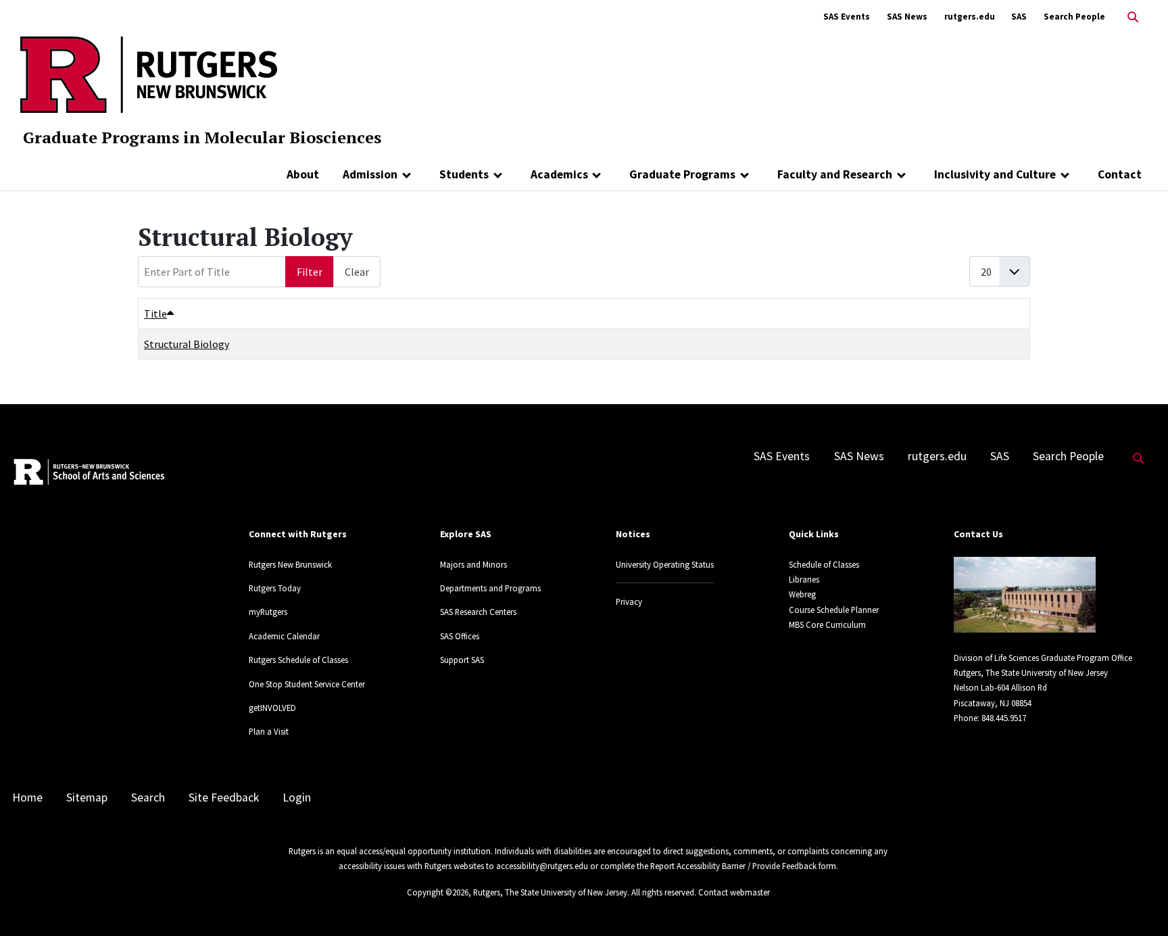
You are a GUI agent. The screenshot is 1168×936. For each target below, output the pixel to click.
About (303, 174)
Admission (370, 174)
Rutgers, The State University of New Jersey (550, 892)
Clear (357, 271)
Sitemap (86, 797)
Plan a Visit (269, 731)
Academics (559, 174)
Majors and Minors (473, 564)
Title (155, 313)
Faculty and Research (834, 174)
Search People (1074, 16)
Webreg (802, 594)
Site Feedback (224, 797)
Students (464, 174)
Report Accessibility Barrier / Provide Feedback (733, 865)
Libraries (804, 579)
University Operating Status (665, 564)
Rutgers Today (275, 588)
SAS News (907, 16)
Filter (309, 271)
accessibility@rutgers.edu (542, 865)
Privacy (629, 601)
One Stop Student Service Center (307, 684)
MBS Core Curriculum (827, 624)
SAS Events (846, 16)
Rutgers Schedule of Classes (298, 659)
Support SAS (462, 659)
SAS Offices (459, 636)
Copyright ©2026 (437, 892)
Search (148, 797)
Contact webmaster (734, 892)
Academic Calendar (284, 636)
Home (27, 797)
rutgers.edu (969, 16)
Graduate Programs (682, 174)
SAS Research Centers (478, 611)
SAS (1019, 16)
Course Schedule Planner (834, 609)
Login (297, 797)
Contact (1120, 174)
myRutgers (268, 611)
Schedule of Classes (824, 564)
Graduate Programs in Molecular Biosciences (202, 137)
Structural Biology (186, 344)
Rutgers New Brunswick (290, 564)
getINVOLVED (272, 707)
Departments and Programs (490, 588)
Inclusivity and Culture (995, 174)
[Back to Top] (1138, 903)
